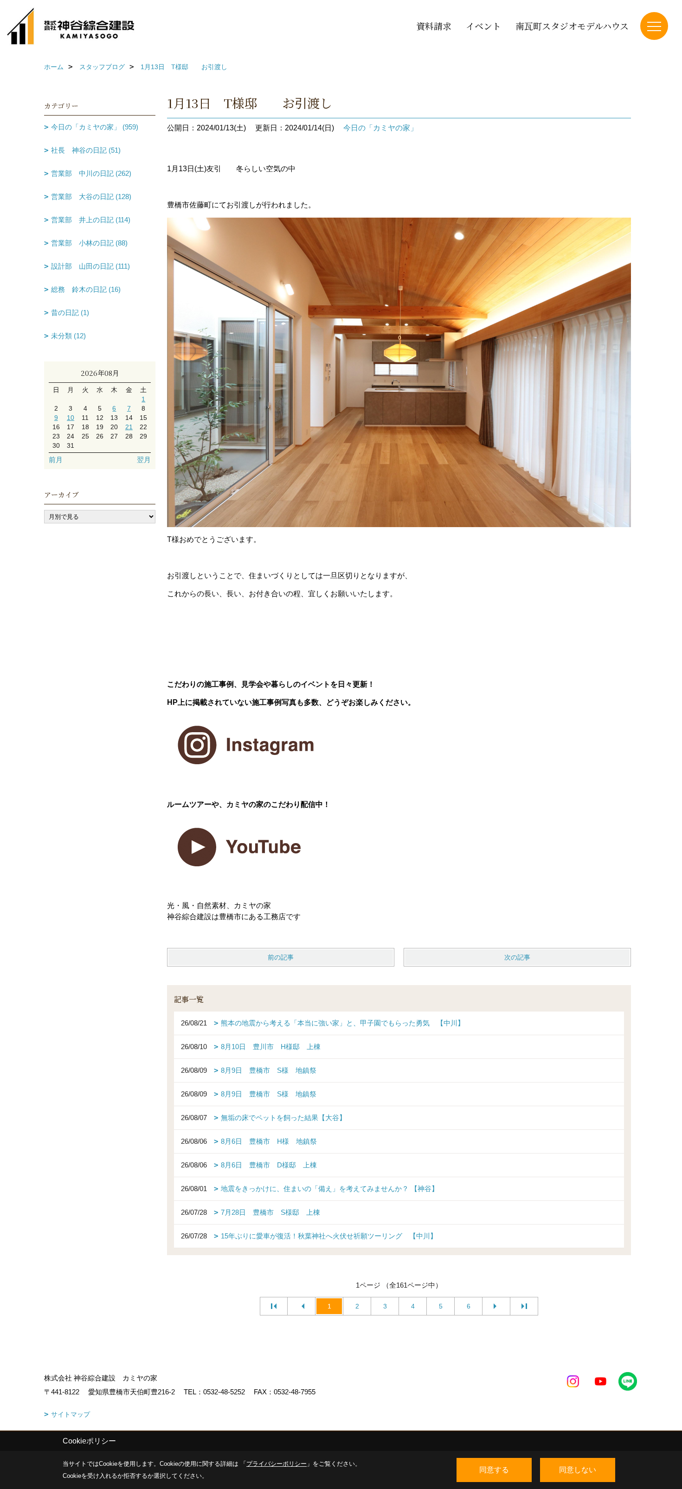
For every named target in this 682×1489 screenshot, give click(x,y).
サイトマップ (70, 1414)
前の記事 (281, 957)
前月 (56, 460)
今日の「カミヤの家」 (380, 128)
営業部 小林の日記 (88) (89, 243)
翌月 (144, 460)
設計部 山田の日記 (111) (90, 266)
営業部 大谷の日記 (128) (91, 196)
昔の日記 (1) (70, 312)
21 (129, 427)
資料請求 (433, 25)
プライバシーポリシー (276, 1463)
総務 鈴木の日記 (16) (86, 289)
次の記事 (517, 957)
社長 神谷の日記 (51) (86, 150)
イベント (483, 25)
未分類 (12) (68, 336)
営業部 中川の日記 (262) (91, 173)
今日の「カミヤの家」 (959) (94, 127)
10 (70, 417)
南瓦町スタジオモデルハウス (572, 25)
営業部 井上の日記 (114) (90, 220)
